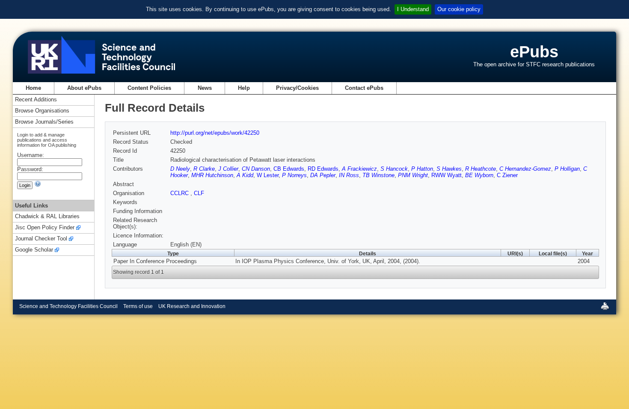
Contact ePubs (364, 88)
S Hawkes (449, 169)
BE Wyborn (479, 175)
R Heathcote (480, 169)
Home (33, 88)
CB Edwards (288, 169)
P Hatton (422, 169)
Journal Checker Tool (41, 239)
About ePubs (84, 88)
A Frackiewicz (359, 169)
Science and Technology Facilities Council (68, 306)
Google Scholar (34, 250)
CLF (199, 193)
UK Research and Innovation (191, 306)
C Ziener (507, 175)
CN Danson (256, 169)
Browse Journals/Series (44, 122)
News (205, 88)
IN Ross (349, 175)
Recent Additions (36, 100)
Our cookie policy (459, 9)
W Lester (268, 175)
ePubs (534, 51)
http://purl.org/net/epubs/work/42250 (214, 133)
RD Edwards (323, 169)
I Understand (413, 9)
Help (244, 88)
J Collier (228, 169)
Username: (30, 155)
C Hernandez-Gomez (525, 169)
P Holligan (567, 169)
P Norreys (294, 175)
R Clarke (204, 169)
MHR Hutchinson (212, 175)
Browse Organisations (42, 111)
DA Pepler (322, 175)
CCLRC (180, 193)
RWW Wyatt (446, 175)
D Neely (180, 169)
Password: (30, 169)
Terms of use (138, 306)
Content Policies (149, 88)
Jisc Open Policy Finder (44, 228)
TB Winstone (378, 175)
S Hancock (394, 169)
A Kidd (245, 175)
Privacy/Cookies (297, 88)
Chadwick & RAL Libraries (47, 216)
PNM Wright (413, 175)
